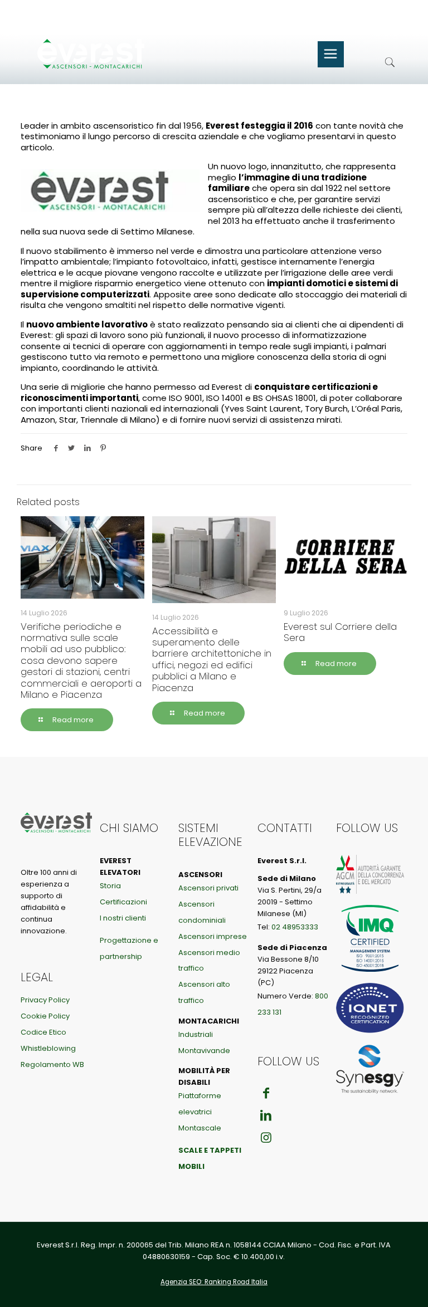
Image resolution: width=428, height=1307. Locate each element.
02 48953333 (294, 927)
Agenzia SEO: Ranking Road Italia (214, 1281)
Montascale (199, 1128)
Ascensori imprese (212, 936)
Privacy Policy (45, 1000)
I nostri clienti (123, 918)
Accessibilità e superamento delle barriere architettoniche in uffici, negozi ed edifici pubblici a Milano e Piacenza (211, 659)
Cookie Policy (45, 1016)
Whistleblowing (48, 1048)
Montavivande (204, 1050)
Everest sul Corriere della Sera (340, 632)
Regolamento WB (52, 1064)
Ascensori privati (208, 888)
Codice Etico (43, 1032)
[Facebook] (266, 1093)
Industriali (195, 1034)
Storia (110, 885)
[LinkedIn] (266, 1115)
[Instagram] (266, 1137)
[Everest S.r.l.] (104, 53)
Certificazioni (123, 902)
